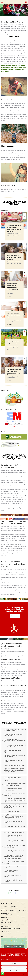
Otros (3, 431)
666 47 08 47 (16, 616)
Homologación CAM (8, 409)
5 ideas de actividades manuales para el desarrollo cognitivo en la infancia (14, 228)
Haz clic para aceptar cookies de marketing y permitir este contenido (14, 947)
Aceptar (14, 963)
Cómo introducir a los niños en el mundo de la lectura (14, 316)
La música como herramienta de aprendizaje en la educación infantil (12, 287)
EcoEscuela (5, 390)
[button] (26, 949)
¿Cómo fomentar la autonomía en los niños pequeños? (14, 257)
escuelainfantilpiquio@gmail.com (10, 928)
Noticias (4, 210)
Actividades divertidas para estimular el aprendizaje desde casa (14, 372)
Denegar (14, 967)
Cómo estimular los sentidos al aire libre (13, 343)
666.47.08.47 (5, 926)
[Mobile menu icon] (26, 2)
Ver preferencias (14, 970)
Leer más (9, 237)
